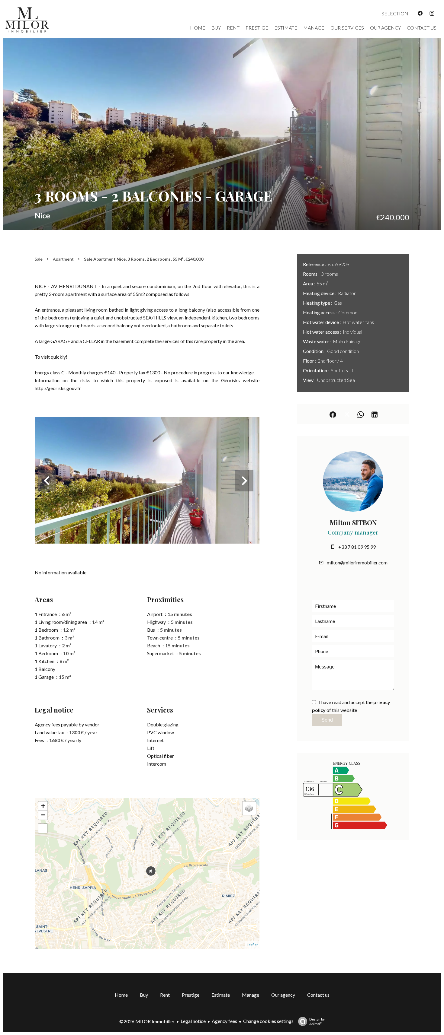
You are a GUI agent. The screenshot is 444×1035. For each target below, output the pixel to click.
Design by (317, 1021)
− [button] (43, 815)
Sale (39, 259)
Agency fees (224, 1021)
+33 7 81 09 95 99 (357, 547)
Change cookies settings (268, 1021)
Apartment (63, 259)
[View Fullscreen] (42, 828)
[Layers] (249, 808)
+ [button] (43, 806)
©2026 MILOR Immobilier (147, 1021)
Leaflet (252, 945)
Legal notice (193, 1021)
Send (327, 719)
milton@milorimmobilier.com (357, 562)
